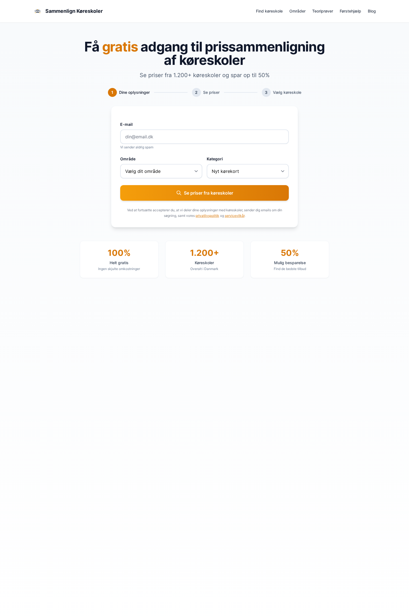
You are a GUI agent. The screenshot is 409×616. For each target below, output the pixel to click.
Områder (297, 11)
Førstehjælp (350, 11)
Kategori (215, 158)
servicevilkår (235, 215)
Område (127, 158)
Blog (372, 11)
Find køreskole (269, 11)
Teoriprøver (322, 11)
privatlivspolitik (207, 215)
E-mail (126, 124)
